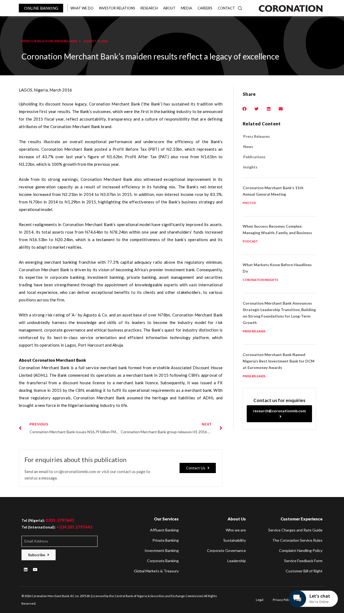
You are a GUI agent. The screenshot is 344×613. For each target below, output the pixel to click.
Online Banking (41, 8)
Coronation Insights (260, 279)
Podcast (250, 241)
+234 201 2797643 (74, 526)
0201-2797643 (60, 520)
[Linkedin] (26, 570)
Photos (249, 203)
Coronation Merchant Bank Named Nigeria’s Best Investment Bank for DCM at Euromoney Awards (278, 361)
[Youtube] (35, 570)
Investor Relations (37, 41)
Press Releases (66, 41)
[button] (198, 468)
